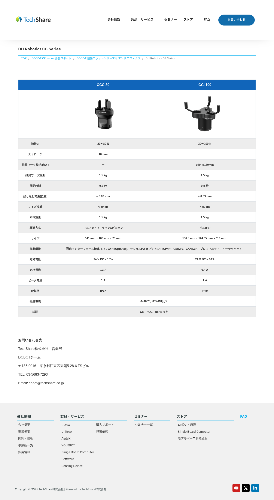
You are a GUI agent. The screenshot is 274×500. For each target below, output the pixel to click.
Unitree (66, 431)
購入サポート (105, 425)
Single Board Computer (77, 452)
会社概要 (24, 425)
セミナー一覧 (144, 425)
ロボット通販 (187, 425)
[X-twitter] (246, 488)
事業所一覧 (25, 445)
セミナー (170, 19)
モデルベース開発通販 (192, 438)
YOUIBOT (68, 445)
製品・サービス (142, 19)
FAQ (207, 19)
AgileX (65, 438)
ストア (188, 19)
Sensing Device (72, 466)
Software (67, 459)
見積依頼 (102, 431)
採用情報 (24, 452)
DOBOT (66, 425)
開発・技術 (25, 438)
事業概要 (24, 431)
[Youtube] (236, 488)
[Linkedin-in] (255, 488)
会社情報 (113, 19)
